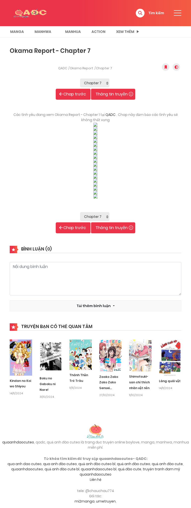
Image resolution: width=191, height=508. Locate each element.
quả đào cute (129, 469)
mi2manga (85, 501)
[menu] (177, 13)
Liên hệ (95, 479)
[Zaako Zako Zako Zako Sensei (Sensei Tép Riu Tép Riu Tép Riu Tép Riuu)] (110, 355)
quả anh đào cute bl (62, 469)
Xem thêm (125, 31)
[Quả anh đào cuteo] (95, 430)
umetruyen (106, 501)
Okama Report (81, 68)
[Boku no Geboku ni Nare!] (51, 356)
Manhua (73, 31)
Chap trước (74, 94)
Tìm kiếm (156, 12)
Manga (17, 31)
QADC (62, 68)
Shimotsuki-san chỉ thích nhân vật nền (139, 382)
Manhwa (43, 31)
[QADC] (31, 12)
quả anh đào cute (167, 463)
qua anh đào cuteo (60, 463)
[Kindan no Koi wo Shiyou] (21, 357)
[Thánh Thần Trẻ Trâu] (80, 354)
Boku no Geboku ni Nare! (47, 384)
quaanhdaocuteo (18, 442)
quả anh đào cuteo (133, 463)
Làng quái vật (170, 381)
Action (98, 31)
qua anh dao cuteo (24, 463)
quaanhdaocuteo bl (98, 469)
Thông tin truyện (112, 94)
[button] (140, 13)
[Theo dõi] (165, 67)
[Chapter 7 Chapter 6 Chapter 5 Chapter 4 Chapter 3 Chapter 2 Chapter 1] (94, 83)
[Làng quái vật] (170, 357)
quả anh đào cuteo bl (96, 463)
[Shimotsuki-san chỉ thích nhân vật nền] (140, 355)
